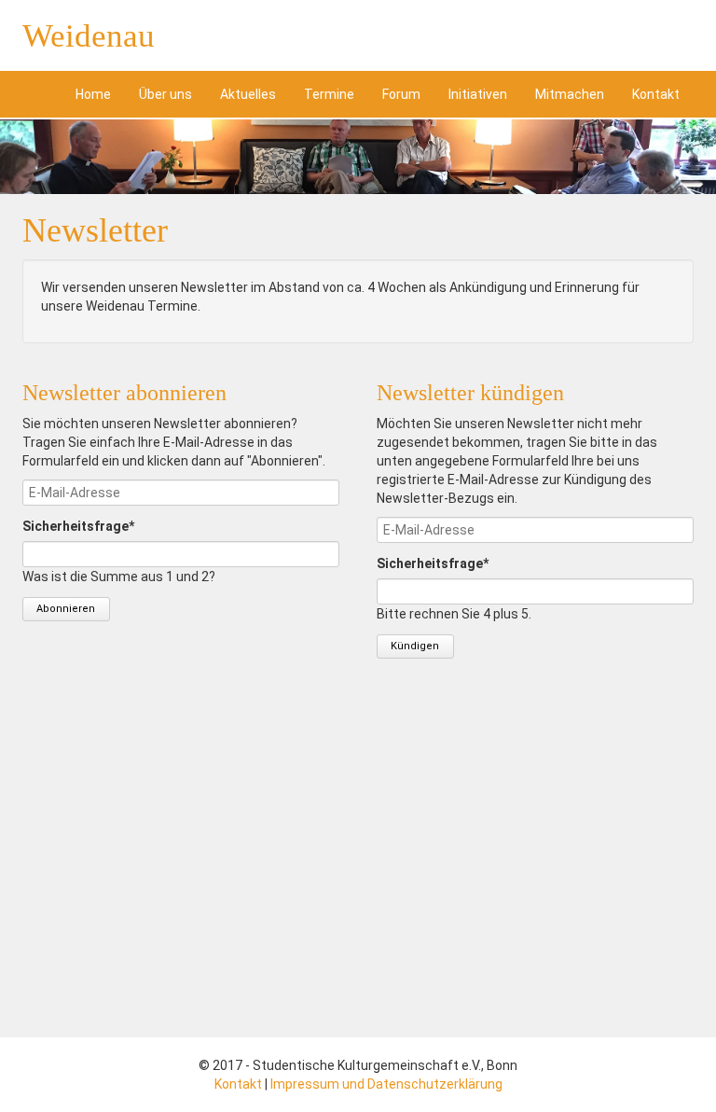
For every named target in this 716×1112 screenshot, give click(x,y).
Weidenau (88, 36)
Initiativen (477, 94)
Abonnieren (65, 609)
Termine (329, 94)
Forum (401, 94)
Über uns (165, 94)
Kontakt (656, 94)
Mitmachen (569, 94)
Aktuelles (248, 94)
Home (93, 94)
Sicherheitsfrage (78, 526)
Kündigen (415, 646)
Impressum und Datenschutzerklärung (386, 1084)
